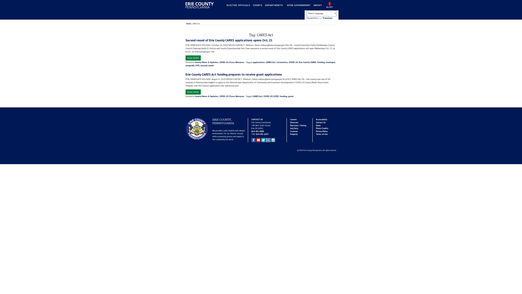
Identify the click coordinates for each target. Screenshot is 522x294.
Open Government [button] (299, 5)
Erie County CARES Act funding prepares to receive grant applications (234, 74)
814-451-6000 (257, 131)
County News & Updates (206, 62)
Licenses (294, 131)
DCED (276, 96)
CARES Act (270, 62)
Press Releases (236, 62)
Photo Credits (322, 128)
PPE (197, 65)
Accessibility (321, 119)
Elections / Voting (298, 125)
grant (291, 96)
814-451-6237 (262, 134)
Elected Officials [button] (238, 5)
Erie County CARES (307, 62)
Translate (327, 18)
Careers (293, 119)
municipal (330, 62)
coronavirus (282, 62)
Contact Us (321, 122)
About (318, 5)
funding (321, 62)
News (318, 125)
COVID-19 (223, 62)
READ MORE (193, 58)
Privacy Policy (322, 131)
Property (294, 134)
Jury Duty (294, 128)
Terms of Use (322, 134)
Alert (329, 7)
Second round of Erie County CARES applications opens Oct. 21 (229, 40)
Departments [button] (274, 5)
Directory (294, 122)
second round (207, 65)
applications (259, 62)
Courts (257, 5)
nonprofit (190, 65)
